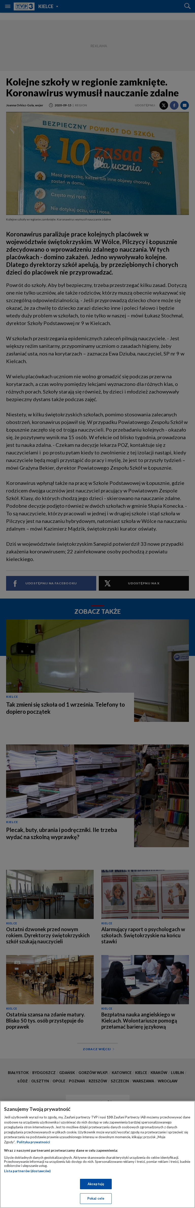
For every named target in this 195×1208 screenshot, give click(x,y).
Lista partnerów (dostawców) (27, 1171)
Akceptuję (96, 1184)
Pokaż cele (95, 1198)
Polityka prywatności (33, 1142)
